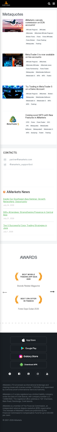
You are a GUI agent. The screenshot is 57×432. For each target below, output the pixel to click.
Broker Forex (30, 36)
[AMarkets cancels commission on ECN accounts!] (12, 31)
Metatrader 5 (30, 75)
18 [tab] (54, 323)
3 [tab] (6, 323)
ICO (48, 122)
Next (53, 293)
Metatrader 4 (30, 100)
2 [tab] (3, 323)
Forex (38, 36)
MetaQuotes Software (43, 72)
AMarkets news (46, 65)
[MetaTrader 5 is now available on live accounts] (12, 66)
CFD (27, 122)
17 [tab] (51, 323)
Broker (50, 93)
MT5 (43, 75)
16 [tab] (48, 323)
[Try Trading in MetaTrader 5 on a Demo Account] (12, 98)
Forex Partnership (32, 68)
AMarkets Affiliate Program (44, 33)
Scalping (34, 132)
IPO (27, 125)
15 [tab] (44, 323)
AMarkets (29, 33)
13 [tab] (38, 323)
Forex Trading (41, 40)
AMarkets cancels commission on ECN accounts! (35, 22)
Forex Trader (44, 68)
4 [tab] (9, 323)
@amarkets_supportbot (21, 165)
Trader (49, 75)
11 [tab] (31, 323)
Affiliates (42, 29)
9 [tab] (25, 323)
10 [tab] (28, 323)
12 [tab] (35, 323)
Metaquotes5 (37, 129)
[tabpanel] (28, 293)
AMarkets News (18, 192)
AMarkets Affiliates (32, 65)
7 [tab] (19, 323)
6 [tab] (15, 323)
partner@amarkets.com (21, 160)
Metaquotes (30, 43)
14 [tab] (41, 323)
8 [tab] (22, 323)
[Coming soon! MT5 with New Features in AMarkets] (12, 126)
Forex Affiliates (47, 36)
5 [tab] (12, 323)
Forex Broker (30, 40)
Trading (38, 43)
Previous (3, 291)
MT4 (38, 75)
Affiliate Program (32, 29)
